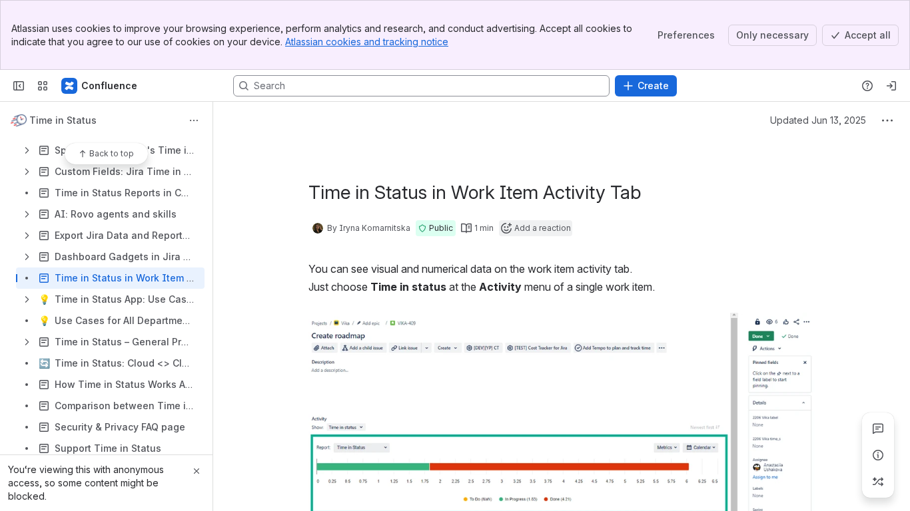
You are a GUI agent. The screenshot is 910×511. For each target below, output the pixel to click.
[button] (436, 228)
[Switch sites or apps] (42, 85)
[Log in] (891, 85)
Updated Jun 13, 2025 (818, 120)
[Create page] (878, 481)
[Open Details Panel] (878, 455)
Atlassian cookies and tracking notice (366, 41)
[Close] (197, 471)
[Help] (867, 85)
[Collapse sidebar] (18, 85)
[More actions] (194, 120)
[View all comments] (878, 428)
